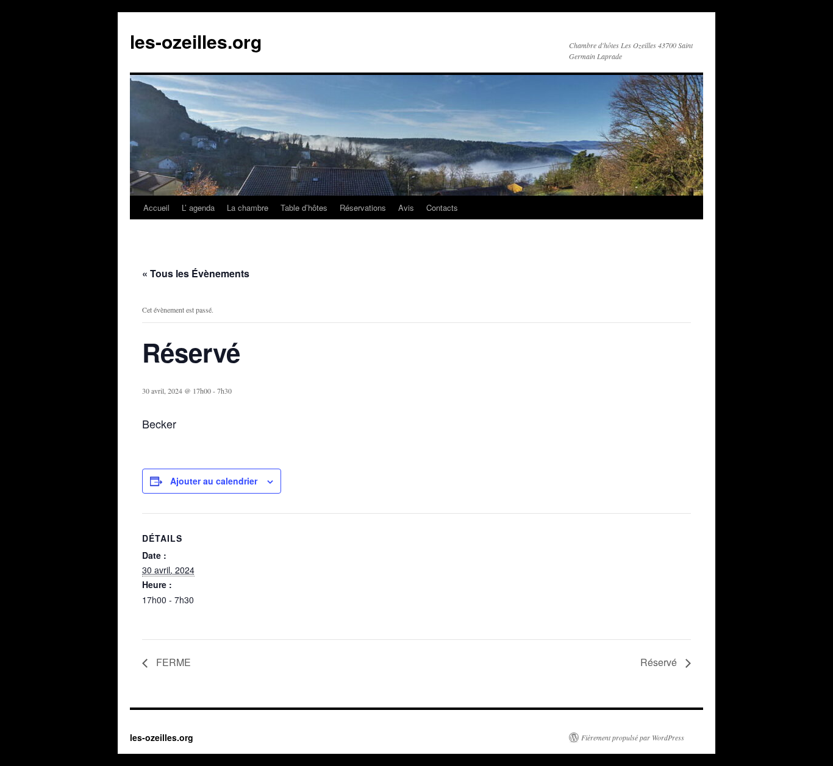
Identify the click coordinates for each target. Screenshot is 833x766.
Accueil (156, 207)
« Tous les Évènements (195, 273)
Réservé (659, 662)
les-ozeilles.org (196, 41)
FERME (172, 662)
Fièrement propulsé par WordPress (632, 737)
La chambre (247, 207)
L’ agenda (198, 207)
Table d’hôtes (304, 207)
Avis (406, 207)
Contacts (442, 207)
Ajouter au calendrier (213, 481)
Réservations (363, 207)
